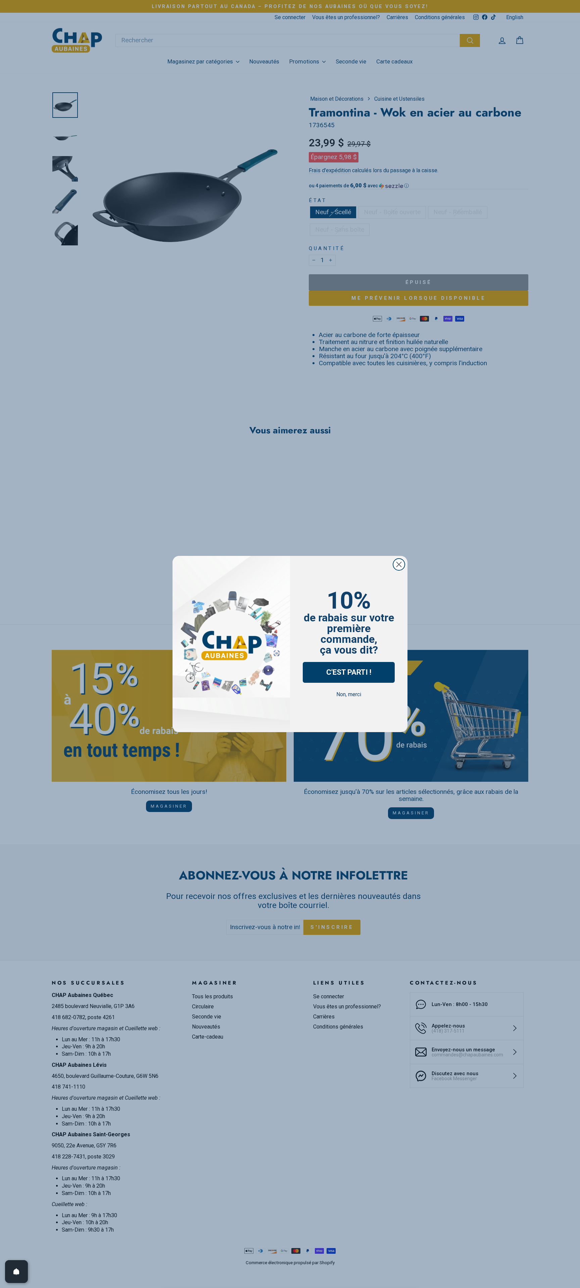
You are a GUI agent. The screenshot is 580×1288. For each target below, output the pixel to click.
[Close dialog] (399, 564)
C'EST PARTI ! (348, 672)
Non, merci (348, 694)
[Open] (16, 1271)
